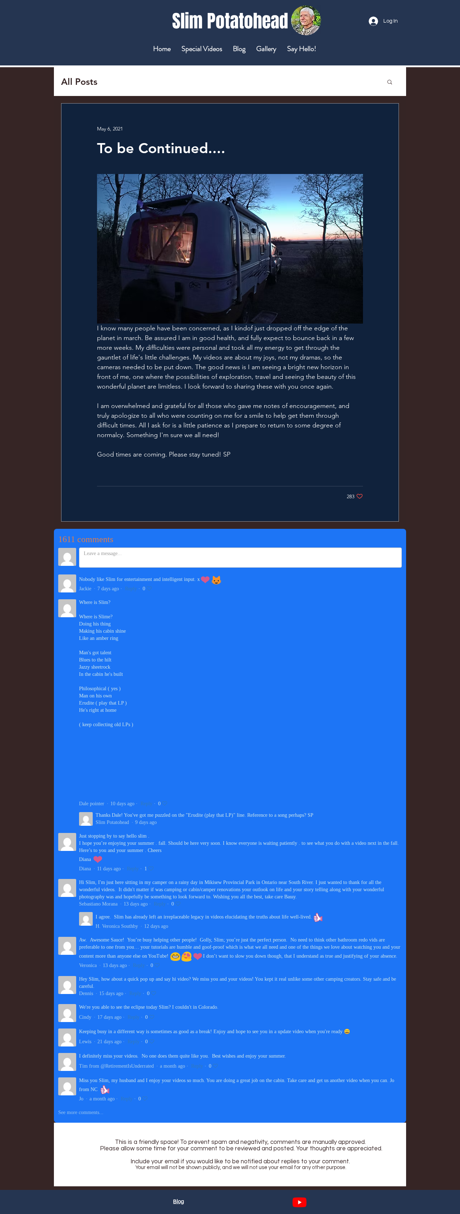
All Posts (79, 81)
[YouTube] (300, 1202)
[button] (389, 81)
